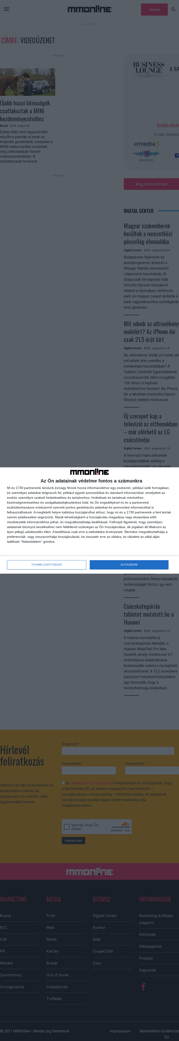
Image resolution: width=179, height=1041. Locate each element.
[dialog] (89, 520)
